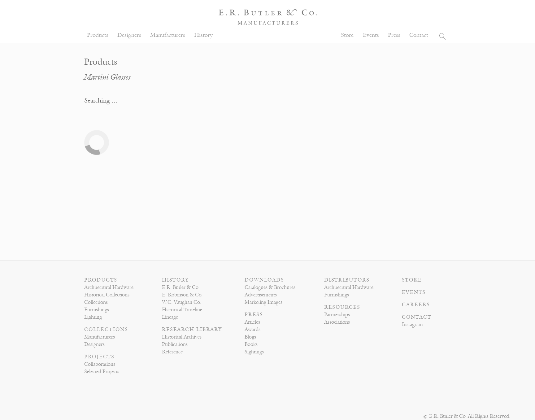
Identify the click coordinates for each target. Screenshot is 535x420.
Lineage (170, 317)
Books (251, 344)
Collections (96, 302)
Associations (337, 322)
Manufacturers (167, 35)
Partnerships (337, 315)
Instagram (412, 325)
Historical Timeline (182, 310)
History (203, 35)
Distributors (347, 280)
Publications (175, 344)
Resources (342, 307)
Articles (252, 322)
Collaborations (99, 364)
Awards (252, 329)
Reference (172, 352)
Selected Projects (101, 372)
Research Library (192, 329)
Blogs (250, 337)
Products (97, 35)
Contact (418, 35)
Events (371, 35)
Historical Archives (182, 337)
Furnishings (96, 310)
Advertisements (261, 295)
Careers (416, 305)
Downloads (264, 280)
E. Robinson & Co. (182, 295)
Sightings (254, 352)
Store (347, 35)
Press (394, 35)
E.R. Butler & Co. (180, 287)
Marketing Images (263, 302)
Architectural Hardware (108, 287)
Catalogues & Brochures (270, 287)
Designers (129, 35)
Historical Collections (106, 295)
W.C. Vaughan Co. (181, 302)
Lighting (93, 317)
